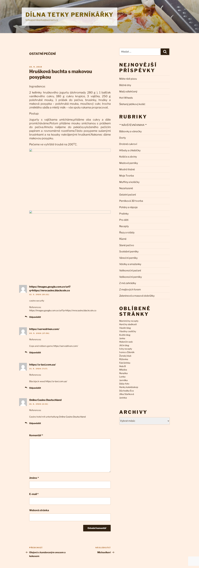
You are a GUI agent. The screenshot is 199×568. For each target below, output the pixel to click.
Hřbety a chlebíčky (130, 150)
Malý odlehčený (128, 91)
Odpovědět (35, 317)
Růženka (123, 359)
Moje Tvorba (126, 175)
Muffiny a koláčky (129, 182)
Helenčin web (126, 341)
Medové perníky (128, 163)
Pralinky (124, 213)
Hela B (122, 366)
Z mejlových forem (130, 289)
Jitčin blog (124, 345)
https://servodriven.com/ (44, 329)
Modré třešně (127, 169)
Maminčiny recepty (128, 321)
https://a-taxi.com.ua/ (42, 364)
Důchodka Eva (126, 390)
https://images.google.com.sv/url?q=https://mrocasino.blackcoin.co (62, 310)
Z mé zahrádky (127, 283)
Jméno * (34, 477)
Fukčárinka (124, 362)
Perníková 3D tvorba (131, 200)
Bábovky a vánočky (130, 131)
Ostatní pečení (42, 54)
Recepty (124, 226)
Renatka (123, 373)
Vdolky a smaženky (130, 264)
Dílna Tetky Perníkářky (69, 14)
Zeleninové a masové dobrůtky (137, 295)
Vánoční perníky (128, 257)
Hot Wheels (126, 97)
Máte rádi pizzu (128, 78)
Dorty (122, 137)
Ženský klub (125, 355)
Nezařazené (126, 188)
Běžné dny (125, 85)
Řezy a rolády (126, 232)
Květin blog (124, 335)
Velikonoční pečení (130, 270)
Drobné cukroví (128, 144)
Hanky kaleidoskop (128, 387)
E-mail (34, 494)
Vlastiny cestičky (127, 331)
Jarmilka (123, 380)
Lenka (122, 376)
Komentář (36, 435)
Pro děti (123, 219)
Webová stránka (39, 510)
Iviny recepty (125, 348)
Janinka (123, 397)
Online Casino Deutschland (45, 400)
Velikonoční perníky (130, 276)
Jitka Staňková (126, 394)
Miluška (123, 369)
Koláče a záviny (128, 156)
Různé (122, 238)
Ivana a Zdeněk (126, 352)
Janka (122, 338)
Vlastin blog (125, 328)
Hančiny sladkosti (128, 324)
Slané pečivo (126, 245)
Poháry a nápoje (128, 207)
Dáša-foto (124, 383)
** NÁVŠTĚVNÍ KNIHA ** (133, 125)
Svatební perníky (129, 251)
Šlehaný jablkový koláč (132, 104)
